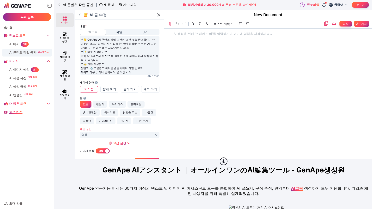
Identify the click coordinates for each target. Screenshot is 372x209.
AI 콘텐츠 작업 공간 (22, 52)
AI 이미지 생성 (19, 69)
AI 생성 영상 (17, 86)
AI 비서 (14, 44)
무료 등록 (27, 17)
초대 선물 (15, 203)
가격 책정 (15, 112)
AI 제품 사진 (17, 78)
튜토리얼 (313, 5)
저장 (345, 24)
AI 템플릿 (15, 95)
